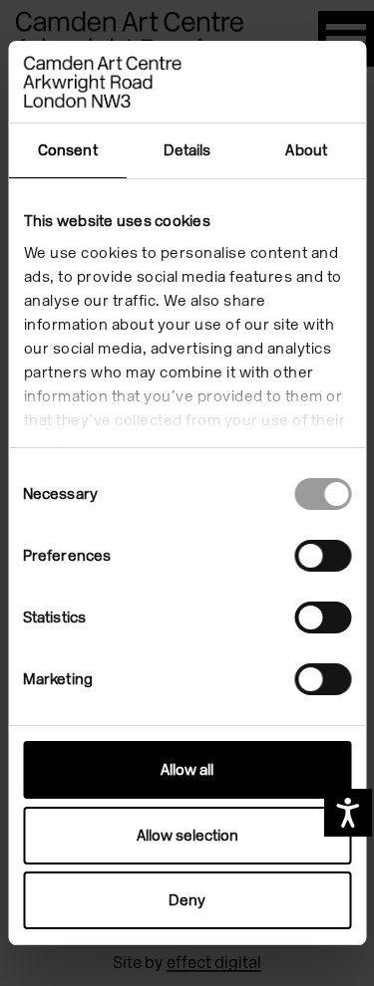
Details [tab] (187, 150)
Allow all (187, 770)
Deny (187, 900)
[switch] (322, 556)
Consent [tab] (68, 150)
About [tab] (306, 150)
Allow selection (187, 836)
